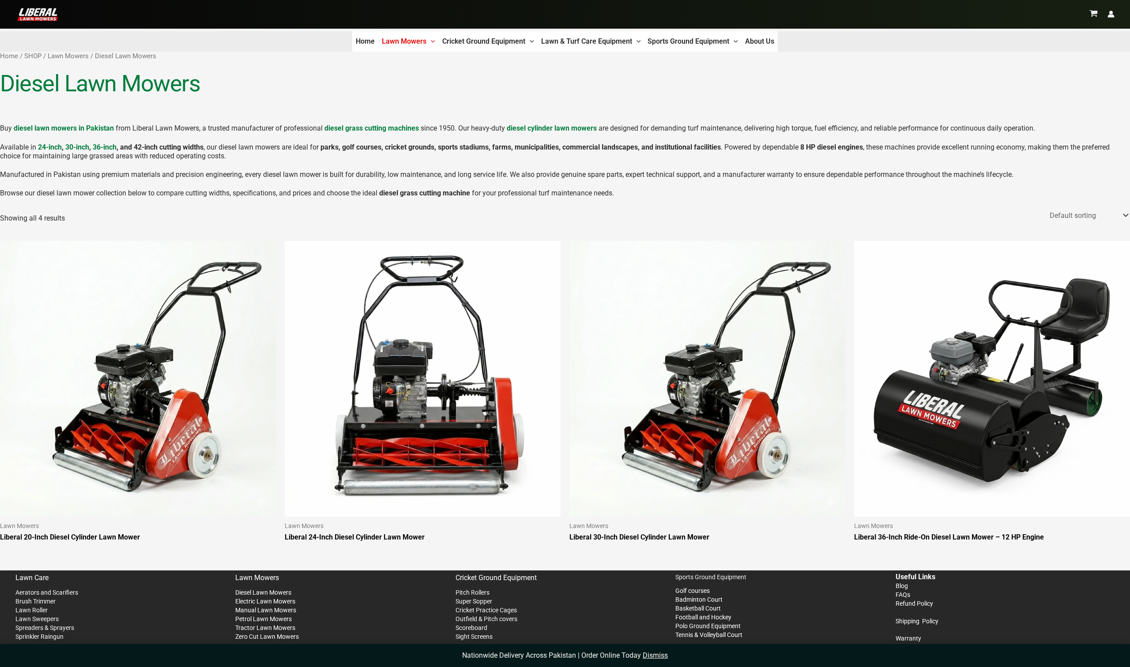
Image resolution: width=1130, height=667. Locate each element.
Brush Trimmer (35, 601)
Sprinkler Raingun (39, 636)
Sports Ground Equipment (688, 41)
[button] (430, 41)
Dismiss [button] (655, 655)
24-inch (50, 147)
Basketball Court (698, 608)
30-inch (77, 147)
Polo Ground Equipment (708, 626)
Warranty (908, 638)
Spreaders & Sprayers (44, 627)
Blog (902, 585)
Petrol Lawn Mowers (263, 618)
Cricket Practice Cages (486, 610)
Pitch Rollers (473, 592)
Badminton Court (699, 599)
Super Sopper (474, 601)
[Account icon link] (1111, 14)
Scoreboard (471, 627)
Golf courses (692, 590)
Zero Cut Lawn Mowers (267, 636)
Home (365, 41)
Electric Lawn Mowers (265, 601)
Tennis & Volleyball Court (708, 634)
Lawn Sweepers (37, 618)
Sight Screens (474, 636)
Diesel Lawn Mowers (263, 592)
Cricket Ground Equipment (483, 41)
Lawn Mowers (404, 41)
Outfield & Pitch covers (486, 618)
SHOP (32, 56)
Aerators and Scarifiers (46, 592)
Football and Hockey (703, 617)
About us (759, 41)
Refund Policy (914, 603)
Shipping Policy (917, 621)
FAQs (903, 594)
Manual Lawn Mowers (265, 610)
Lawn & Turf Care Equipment (586, 41)
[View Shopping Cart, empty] (1094, 14)
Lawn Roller (31, 610)
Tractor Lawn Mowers (265, 627)
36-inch (105, 147)
